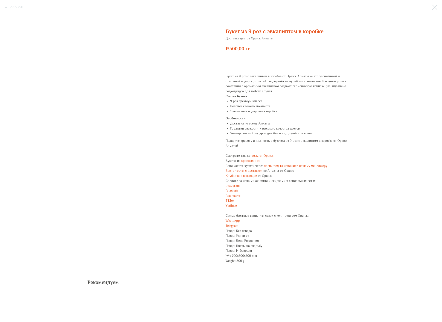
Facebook (232, 190)
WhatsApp (233, 220)
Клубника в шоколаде (241, 175)
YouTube (231, 205)
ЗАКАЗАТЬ (16, 7)
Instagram (233, 185)
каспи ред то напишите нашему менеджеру (295, 166)
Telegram (232, 225)
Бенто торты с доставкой (244, 170)
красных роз (250, 160)
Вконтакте (233, 196)
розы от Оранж (262, 155)
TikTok (230, 200)
